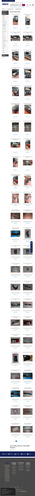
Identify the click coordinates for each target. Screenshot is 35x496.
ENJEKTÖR (4, 28)
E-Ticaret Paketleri (18, 491)
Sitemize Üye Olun (14, 472)
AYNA (3, 17)
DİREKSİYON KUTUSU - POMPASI (4, 25)
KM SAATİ (4, 37)
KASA (3, 50)
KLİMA (4, 48)
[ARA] (23, 5)
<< (10, 441)
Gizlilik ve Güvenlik (21, 469)
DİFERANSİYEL (5, 22)
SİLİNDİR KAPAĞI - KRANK (5, 41)
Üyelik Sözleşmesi (21, 464)
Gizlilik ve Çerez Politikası (5, 493)
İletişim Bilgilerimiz (14, 467)
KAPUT (4, 35)
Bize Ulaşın (21, 2)
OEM (4, 57)
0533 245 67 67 (12, 0)
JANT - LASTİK (4, 31)
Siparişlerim (17, 2)
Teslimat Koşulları (21, 466)
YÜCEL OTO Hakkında (14, 470)
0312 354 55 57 (6, 0)
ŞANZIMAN (4, 45)
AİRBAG (4, 15)
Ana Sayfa (13, 2)
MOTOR (4, 43)
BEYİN (4, 19)
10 (25, 441)
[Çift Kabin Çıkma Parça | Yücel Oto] (5, 4)
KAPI (3, 33)
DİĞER (4, 52)
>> (28, 441)
